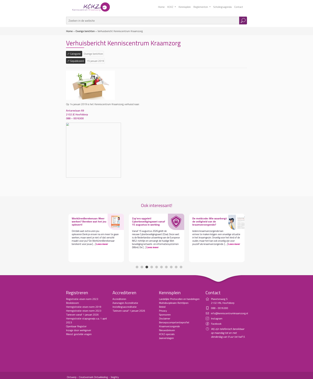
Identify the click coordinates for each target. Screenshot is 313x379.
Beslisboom (72, 303)
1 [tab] (137, 267)
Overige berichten (85, 31)
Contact (238, 7)
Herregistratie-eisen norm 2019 (83, 307)
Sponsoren (165, 315)
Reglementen (201, 7)
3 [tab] (146, 267)
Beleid (162, 307)
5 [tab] (156, 267)
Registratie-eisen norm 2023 (82, 299)
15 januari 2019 (95, 61)
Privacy (163, 311)
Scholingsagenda (222, 7)
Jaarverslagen (166, 338)
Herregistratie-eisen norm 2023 (83, 311)
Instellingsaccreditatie (124, 307)
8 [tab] (171, 267)
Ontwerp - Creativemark (80, 377)
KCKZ (170, 7)
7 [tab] (166, 267)
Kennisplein (185, 7)
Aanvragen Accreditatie (125, 303)
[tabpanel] (96, 238)
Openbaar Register (76, 326)
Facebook (216, 324)
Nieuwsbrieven (167, 330)
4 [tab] (151, 267)
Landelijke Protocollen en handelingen (179, 299)
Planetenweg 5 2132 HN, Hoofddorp (222, 301)
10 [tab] (181, 267)
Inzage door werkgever (78, 330)
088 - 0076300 (219, 308)
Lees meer (102, 244)
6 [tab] (161, 267)
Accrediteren (119, 299)
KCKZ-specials (167, 334)
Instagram (216, 318)
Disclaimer (164, 318)
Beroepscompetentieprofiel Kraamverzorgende (174, 324)
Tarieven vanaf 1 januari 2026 (82, 315)
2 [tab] (141, 267)
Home (161, 7)
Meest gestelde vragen (79, 334)
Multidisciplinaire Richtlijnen (173, 303)
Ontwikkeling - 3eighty (106, 377)
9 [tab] (176, 267)
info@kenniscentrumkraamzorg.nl (229, 313)
